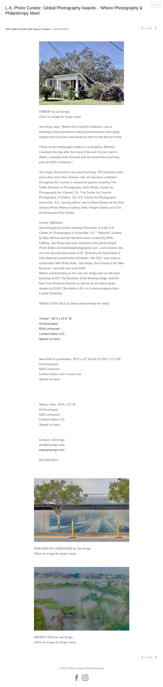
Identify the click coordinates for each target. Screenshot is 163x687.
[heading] (81, 13)
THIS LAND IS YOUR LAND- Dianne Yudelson (28, 29)
